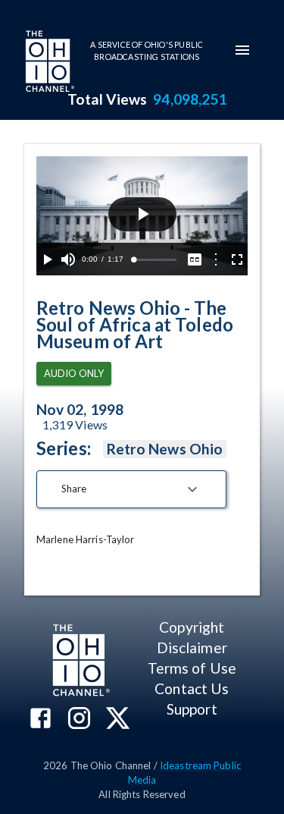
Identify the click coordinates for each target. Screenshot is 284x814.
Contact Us (191, 688)
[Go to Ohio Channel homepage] (48, 63)
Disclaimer (192, 647)
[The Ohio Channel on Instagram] (79, 719)
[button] (131, 489)
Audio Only (74, 373)
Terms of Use (192, 668)
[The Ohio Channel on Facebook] (40, 719)
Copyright (191, 627)
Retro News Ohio (165, 448)
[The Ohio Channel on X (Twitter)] (118, 719)
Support (192, 709)
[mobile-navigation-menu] (242, 50)
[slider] (154, 260)
